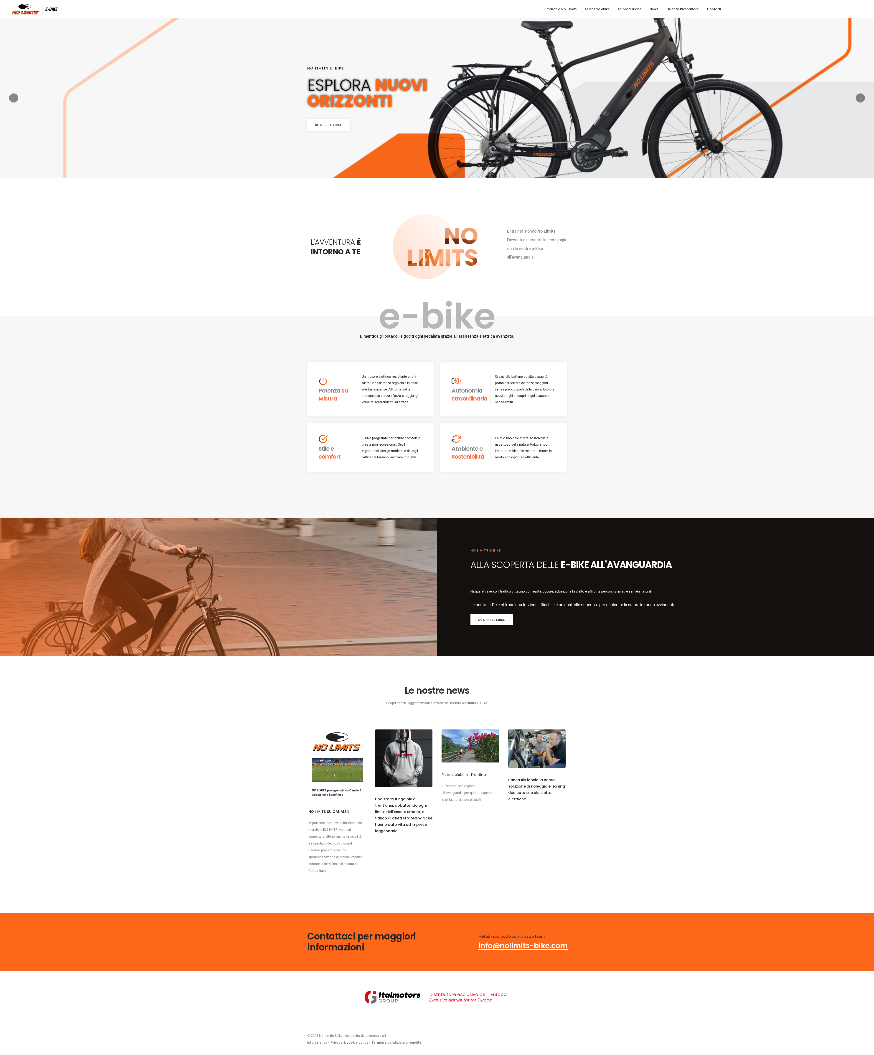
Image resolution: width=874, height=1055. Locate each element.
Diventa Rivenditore (683, 9)
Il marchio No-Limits (560, 9)
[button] (860, 98)
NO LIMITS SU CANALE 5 (329, 811)
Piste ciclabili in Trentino (464, 774)
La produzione (629, 9)
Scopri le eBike (328, 125)
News (654, 9)
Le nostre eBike (597, 9)
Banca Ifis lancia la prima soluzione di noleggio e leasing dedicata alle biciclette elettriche (536, 789)
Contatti (714, 9)
